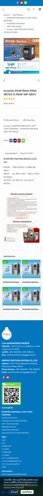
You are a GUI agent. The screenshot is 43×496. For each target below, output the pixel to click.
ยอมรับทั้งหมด (27, 492)
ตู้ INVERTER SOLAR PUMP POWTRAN (15, 433)
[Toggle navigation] (40, 9)
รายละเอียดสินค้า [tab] (11, 153)
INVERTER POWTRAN (29, 128)
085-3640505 (15, 351)
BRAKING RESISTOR (9, 427)
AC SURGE (5, 455)
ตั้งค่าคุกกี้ (14, 492)
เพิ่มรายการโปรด (12, 120)
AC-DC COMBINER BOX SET (12, 461)
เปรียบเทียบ (30, 120)
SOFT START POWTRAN (10, 424)
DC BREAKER (6, 446)
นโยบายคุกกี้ (19, 487)
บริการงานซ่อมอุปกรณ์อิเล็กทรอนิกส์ (14, 474)
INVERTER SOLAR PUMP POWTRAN (14, 421)
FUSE (4, 440)
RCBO (4, 467)
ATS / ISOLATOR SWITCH (10, 464)
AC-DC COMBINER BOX (10, 458)
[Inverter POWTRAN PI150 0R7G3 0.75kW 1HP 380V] (21, 56)
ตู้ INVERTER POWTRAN (10, 430)
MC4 (3, 443)
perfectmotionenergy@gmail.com (21, 354)
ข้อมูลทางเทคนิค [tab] (26, 153)
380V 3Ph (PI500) (11, 131)
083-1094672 (28, 351)
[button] (28, 9)
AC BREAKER (6, 452)
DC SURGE (5, 449)
